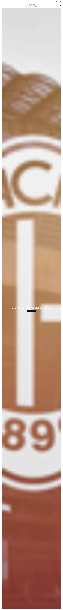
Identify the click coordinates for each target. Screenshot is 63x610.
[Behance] (54, 1)
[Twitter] (60, 1)
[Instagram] (56, 1)
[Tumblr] (59, 1)
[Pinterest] (57, 1)
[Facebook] (55, 1)
